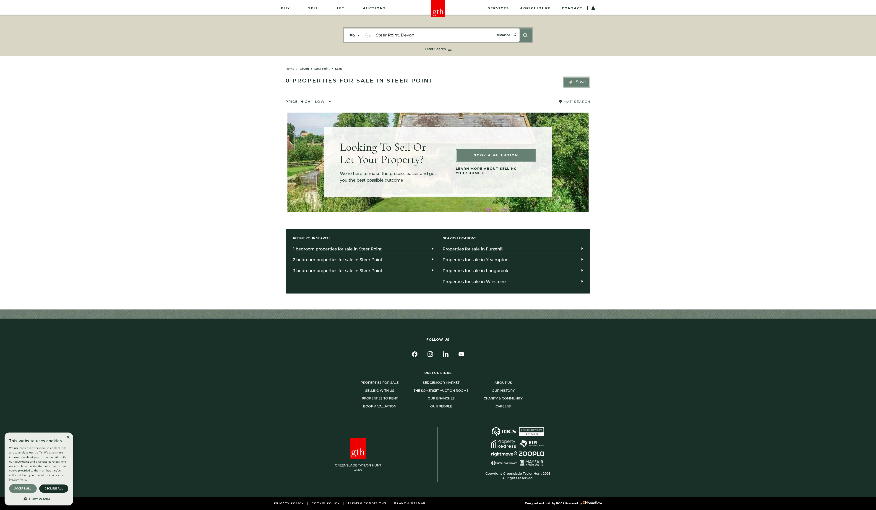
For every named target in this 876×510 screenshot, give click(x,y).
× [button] (68, 437)
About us (503, 383)
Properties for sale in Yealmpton (475, 259)
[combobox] (432, 35)
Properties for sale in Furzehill (473, 249)
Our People (441, 406)
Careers (503, 406)
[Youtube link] (461, 354)
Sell (313, 8)
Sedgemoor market (441, 383)
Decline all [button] (53, 488)
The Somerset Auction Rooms (441, 391)
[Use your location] (367, 35)
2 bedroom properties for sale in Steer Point (337, 259)
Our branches (441, 398)
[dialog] (39, 469)
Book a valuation (379, 406)
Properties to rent (380, 398)
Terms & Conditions (367, 503)
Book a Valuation (496, 155)
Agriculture (535, 8)
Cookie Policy (326, 503)
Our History (503, 391)
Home (290, 68)
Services (498, 8)
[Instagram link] (430, 354)
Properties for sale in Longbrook (475, 270)
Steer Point (322, 68)
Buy (285, 8)
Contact (572, 8)
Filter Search (435, 49)
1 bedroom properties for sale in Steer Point (337, 249)
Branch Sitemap (410, 503)
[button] (576, 82)
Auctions (374, 8)
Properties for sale (380, 383)
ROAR (560, 503)
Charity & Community (503, 398)
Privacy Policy (289, 503)
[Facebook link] (414, 354)
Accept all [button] (22, 488)
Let (341, 8)
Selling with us (379, 391)
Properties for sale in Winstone (474, 281)
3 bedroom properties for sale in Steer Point (337, 270)
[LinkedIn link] (445, 354)
